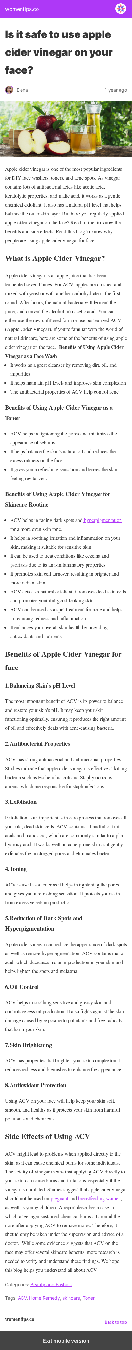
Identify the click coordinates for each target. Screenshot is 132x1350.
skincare (71, 1298)
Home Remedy (44, 1298)
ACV (22, 1298)
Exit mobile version (66, 1341)
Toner (89, 1298)
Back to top (116, 1322)
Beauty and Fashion (51, 1284)
